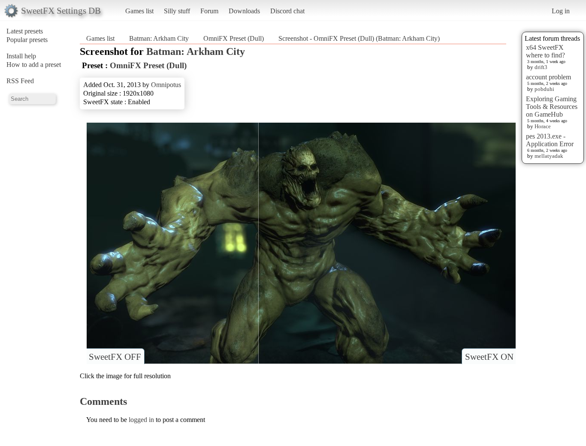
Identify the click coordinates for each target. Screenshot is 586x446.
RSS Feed (20, 80)
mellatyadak (549, 156)
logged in (141, 419)
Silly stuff (177, 11)
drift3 (541, 67)
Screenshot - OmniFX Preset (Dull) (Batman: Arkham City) (359, 38)
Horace (543, 126)
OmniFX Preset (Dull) (233, 38)
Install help (21, 56)
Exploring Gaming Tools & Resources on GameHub (551, 106)
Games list (139, 11)
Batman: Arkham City (159, 38)
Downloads (244, 11)
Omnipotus (166, 84)
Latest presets (24, 31)
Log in (561, 11)
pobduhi (544, 89)
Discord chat (287, 11)
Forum (209, 11)
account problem (548, 77)
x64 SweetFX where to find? (545, 51)
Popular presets (27, 39)
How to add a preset (33, 64)
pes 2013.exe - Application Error (550, 140)
